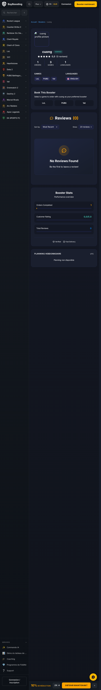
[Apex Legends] (26, 112)
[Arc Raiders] (26, 106)
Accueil (34, 22)
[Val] (26, 82)
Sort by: (37, 127)
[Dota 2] (26, 69)
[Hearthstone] (26, 63)
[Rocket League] (26, 21)
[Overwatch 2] (26, 88)
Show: (75, 127)
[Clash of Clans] (26, 45)
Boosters (42, 22)
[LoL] (26, 51)
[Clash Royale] (26, 39)
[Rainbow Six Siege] (26, 33)
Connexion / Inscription (14, 681)
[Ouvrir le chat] (93, 677)
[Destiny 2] (26, 94)
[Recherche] (29, 4)
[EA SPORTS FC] (26, 118)
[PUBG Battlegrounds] (26, 75)
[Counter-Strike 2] (26, 27)
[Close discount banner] (94, 685)
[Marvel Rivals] (26, 100)
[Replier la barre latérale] (24, 13)
